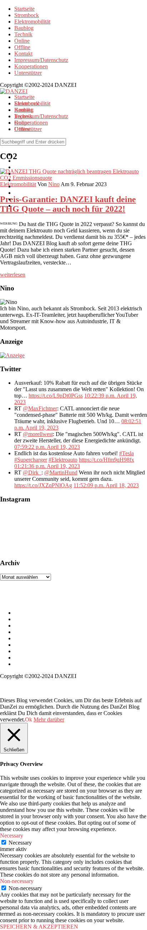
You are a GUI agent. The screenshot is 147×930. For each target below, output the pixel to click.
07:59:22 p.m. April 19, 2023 (47, 447)
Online (22, 41)
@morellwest (38, 434)
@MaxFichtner (40, 408)
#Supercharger (30, 460)
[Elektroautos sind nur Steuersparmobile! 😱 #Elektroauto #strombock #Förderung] (78, 531)
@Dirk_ (32, 472)
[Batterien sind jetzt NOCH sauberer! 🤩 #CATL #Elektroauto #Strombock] (35, 531)
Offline (22, 47)
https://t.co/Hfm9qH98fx (106, 460)
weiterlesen (12, 275)
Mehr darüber (49, 719)
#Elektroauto (63, 460)
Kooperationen (31, 66)
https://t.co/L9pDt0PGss (56, 396)
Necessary (20, 843)
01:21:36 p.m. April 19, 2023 (47, 466)
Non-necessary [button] (17, 881)
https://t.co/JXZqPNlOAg (43, 485)
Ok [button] (28, 719)
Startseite (24, 9)
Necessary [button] (11, 835)
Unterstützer (28, 73)
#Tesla (126, 453)
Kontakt (23, 54)
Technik (23, 34)
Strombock (26, 15)
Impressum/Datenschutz (41, 60)
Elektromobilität (32, 22)
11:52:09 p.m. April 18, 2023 (106, 485)
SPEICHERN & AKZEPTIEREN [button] (39, 927)
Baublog (24, 28)
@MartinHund (60, 472)
